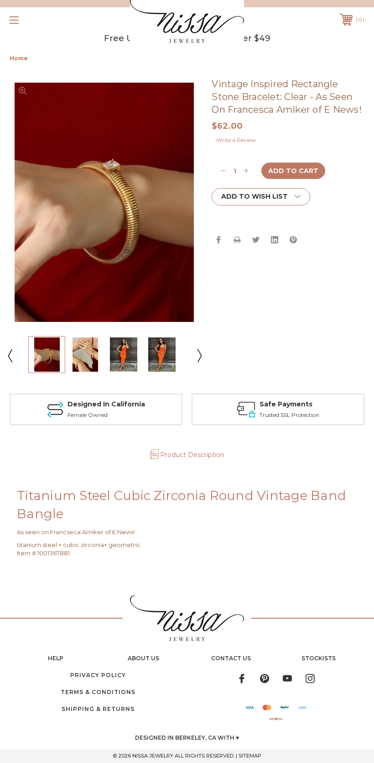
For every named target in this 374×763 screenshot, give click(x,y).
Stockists (318, 658)
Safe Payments (286, 404)
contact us (231, 658)
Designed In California (106, 404)
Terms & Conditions (98, 692)
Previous (9, 355)
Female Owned (88, 414)
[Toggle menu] (45, 19)
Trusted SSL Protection (289, 414)
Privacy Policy (98, 675)
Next (199, 355)
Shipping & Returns (98, 708)
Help (55, 658)
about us (143, 658)
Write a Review (236, 140)
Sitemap (250, 755)
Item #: (27, 553)
